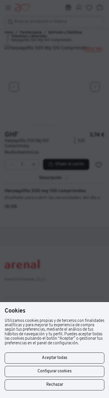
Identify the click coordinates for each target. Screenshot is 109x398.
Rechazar (54, 385)
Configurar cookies (54, 371)
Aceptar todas (54, 358)
